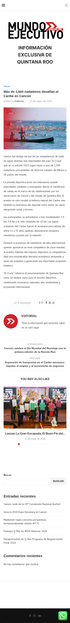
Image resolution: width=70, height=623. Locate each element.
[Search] (66, 5)
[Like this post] (42, 302)
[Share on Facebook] (46, 302)
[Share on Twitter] (49, 302)
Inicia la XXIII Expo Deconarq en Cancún (25, 512)
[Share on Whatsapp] (53, 302)
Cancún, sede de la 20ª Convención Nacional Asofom (32, 504)
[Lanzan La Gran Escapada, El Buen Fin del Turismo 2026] (35, 408)
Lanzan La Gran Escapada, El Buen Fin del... (35, 433)
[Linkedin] (39, 615)
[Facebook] (30, 615)
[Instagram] (34, 615)
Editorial (19, 101)
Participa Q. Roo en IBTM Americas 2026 (25, 531)
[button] (7, 416)
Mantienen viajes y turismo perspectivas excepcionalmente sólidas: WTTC (25, 521)
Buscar (7, 475)
